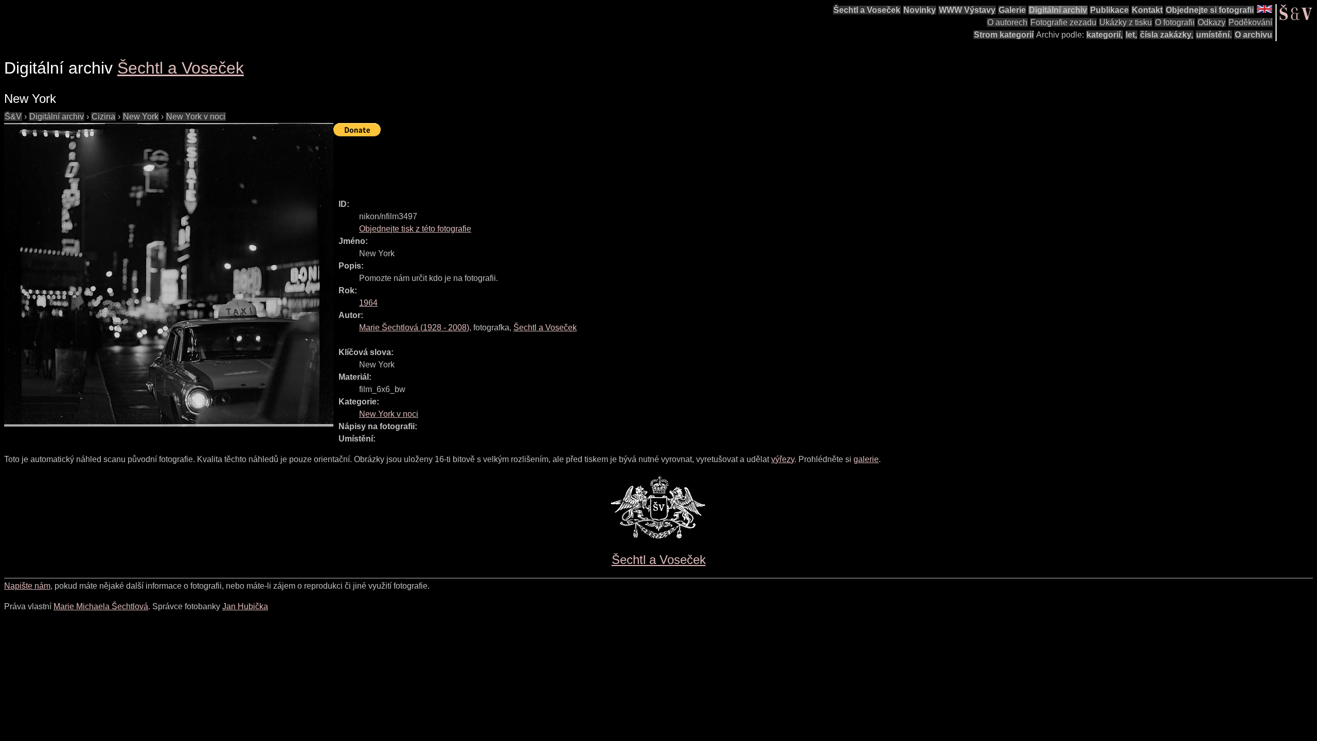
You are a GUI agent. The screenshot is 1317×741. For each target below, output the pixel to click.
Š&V (13, 116)
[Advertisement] (520, 163)
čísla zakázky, (1166, 34)
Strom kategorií (1004, 34)
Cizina (103, 116)
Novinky (919, 10)
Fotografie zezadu (1063, 22)
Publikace (1109, 10)
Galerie (1012, 10)
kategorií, (1105, 34)
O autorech (1007, 22)
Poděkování (1250, 22)
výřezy (782, 459)
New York (140, 116)
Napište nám (27, 585)
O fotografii (1175, 22)
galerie (866, 459)
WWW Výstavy (967, 10)
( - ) (414, 327)
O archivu (1253, 34)
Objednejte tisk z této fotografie (415, 228)
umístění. (1214, 34)
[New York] (168, 275)
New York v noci (195, 116)
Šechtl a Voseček (866, 10)
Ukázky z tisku (1125, 22)
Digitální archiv (1058, 10)
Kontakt (1147, 10)
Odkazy (1211, 22)
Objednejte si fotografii (1210, 10)
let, (1131, 34)
